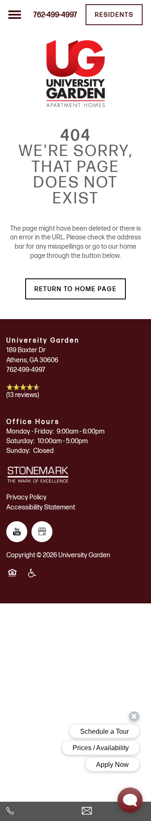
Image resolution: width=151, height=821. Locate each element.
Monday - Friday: (30, 432)
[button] (114, 14)
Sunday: (18, 451)
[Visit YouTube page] (16, 531)
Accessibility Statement (40, 508)
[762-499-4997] (38, 811)
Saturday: (20, 441)
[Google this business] (41, 531)
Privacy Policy (26, 497)
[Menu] (14, 14)
